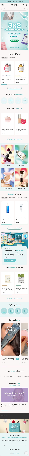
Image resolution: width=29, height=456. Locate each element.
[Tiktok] (12, 449)
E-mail (4, 445)
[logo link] (4, 100)
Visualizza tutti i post (14, 385)
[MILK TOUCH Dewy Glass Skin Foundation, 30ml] (21, 119)
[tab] (10, 48)
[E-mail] (18, 449)
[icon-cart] (26, 4)
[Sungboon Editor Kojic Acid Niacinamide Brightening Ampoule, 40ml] (21, 67)
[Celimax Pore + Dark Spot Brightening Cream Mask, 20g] (7, 278)
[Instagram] (9, 449)
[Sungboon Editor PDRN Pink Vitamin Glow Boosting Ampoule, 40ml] (7, 67)
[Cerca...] (24, 9)
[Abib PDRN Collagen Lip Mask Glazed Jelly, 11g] (7, 119)
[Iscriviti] (25, 445)
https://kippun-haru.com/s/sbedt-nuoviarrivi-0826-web (13, 12)
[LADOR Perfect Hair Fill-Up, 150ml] (7, 207)
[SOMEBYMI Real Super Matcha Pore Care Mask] (21, 278)
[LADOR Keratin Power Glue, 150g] (21, 207)
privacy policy (16, 453)
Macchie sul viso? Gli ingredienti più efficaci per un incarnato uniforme (13, 405)
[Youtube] (15, 449)
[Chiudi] (27, 421)
